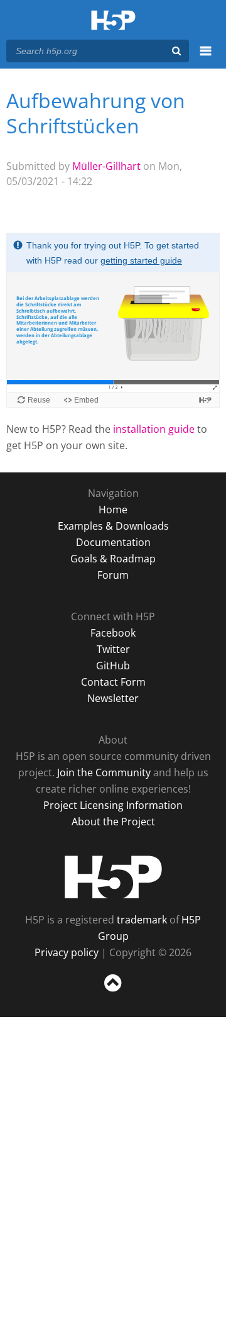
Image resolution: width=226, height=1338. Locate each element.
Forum (113, 575)
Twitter (113, 649)
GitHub (113, 665)
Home (113, 509)
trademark (142, 920)
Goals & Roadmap (113, 559)
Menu (205, 58)
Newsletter (113, 698)
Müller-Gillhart (106, 166)
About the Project (113, 821)
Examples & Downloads (113, 526)
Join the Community (104, 772)
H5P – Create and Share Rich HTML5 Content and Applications (113, 21)
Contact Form (113, 682)
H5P (113, 877)
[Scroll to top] (113, 992)
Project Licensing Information (113, 805)
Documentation (113, 542)
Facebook (113, 633)
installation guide (154, 429)
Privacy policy (67, 952)
